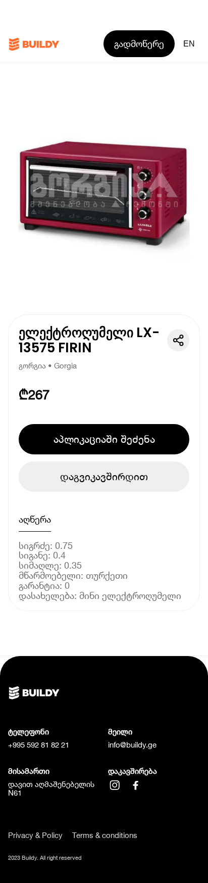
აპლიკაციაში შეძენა (104, 439)
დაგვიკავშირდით (104, 476)
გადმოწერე (139, 43)
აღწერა (35, 519)
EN (189, 43)
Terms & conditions (104, 835)
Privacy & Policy (35, 835)
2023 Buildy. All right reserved (45, 857)
